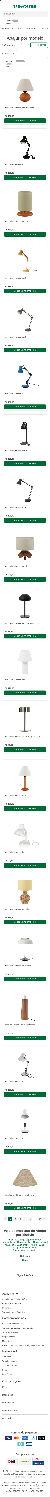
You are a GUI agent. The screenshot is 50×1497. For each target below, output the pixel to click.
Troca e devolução (10, 1332)
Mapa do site (8, 1341)
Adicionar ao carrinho (25, 121)
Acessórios (17, 28)
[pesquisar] (44, 13)
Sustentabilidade (9, 1365)
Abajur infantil (37, 1245)
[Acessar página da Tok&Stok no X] (36, 1281)
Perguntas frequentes (11, 1303)
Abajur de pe (8, 1242)
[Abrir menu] (8, 6)
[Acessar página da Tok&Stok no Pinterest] (29, 1281)
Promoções (31, 28)
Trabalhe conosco (10, 1361)
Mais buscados (9, 1410)
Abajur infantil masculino (25, 1250)
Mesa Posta (8, 1403)
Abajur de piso (24, 1242)
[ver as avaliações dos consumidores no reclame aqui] (25, 1461)
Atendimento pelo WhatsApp (14, 1299)
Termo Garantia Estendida (13, 1312)
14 (40, 1219)
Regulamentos (8, 1337)
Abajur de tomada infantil (17, 1245)
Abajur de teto (40, 1242)
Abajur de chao (15, 1240)
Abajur (25, 1260)
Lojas (4, 1370)
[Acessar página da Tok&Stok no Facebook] (13, 1281)
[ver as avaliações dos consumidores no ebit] (12, 1461)
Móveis (5, 28)
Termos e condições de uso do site (17, 1328)
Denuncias (7, 1308)
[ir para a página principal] (25, 6)
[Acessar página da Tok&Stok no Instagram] (21, 1281)
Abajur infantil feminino (24, 1247)
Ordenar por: (8, 53)
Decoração (7, 1395)
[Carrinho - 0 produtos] (46, 6)
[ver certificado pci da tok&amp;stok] (38, 1461)
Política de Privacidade (12, 1323)
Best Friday (7, 1374)
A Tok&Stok (7, 1357)
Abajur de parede (32, 1240)
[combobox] (32, 54)
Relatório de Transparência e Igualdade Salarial (23, 1345)
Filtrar (41, 45)
